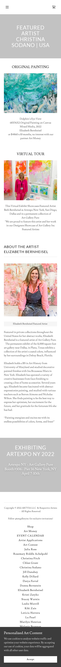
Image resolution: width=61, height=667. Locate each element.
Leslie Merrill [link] (30, 603)
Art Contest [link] (30, 544)
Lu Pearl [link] (30, 617)
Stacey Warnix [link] (30, 599)
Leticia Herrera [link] (30, 612)
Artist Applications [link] (30, 540)
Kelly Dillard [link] (30, 576)
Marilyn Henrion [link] (30, 622)
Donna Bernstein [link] (30, 585)
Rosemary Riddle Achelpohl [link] (30, 553)
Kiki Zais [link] (30, 608)
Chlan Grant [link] (30, 563)
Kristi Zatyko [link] (30, 594)
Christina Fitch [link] (30, 558)
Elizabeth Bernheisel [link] (30, 590)
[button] (10, 7)
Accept (30, 659)
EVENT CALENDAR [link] (30, 535)
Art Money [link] (30, 531)
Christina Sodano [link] (30, 567)
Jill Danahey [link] (30, 572)
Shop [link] (30, 526)
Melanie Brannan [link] (30, 626)
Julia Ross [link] (30, 549)
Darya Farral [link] (30, 581)
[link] (54, 7)
